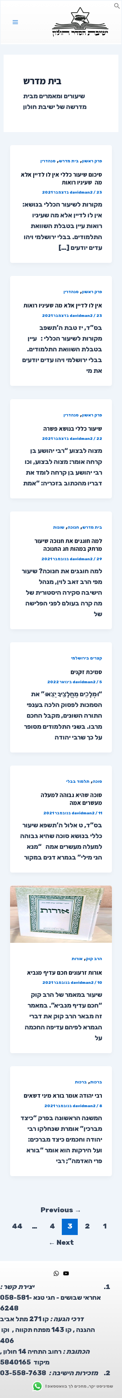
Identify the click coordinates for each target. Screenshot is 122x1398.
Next (61, 1242)
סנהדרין (48, 160)
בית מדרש (69, 160)
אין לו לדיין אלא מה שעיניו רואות (62, 305)
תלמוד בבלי (77, 781)
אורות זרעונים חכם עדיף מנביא (64, 972)
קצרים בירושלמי (86, 658)
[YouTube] (66, 1273)
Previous (61, 1210)
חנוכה (73, 527)
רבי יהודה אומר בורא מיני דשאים (63, 1095)
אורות (77, 958)
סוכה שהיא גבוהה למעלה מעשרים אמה (71, 799)
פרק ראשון (92, 160)
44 (17, 1226)
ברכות (96, 1081)
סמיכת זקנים (86, 672)
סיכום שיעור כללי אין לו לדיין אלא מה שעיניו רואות (61, 178)
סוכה (97, 781)
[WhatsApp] (56, 1273)
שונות (58, 527)
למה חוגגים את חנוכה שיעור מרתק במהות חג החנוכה (68, 544)
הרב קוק (94, 958)
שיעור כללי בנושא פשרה (72, 428)
